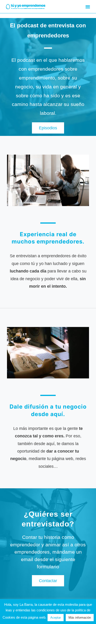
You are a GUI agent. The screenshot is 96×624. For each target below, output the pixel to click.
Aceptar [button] (55, 617)
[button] (88, 6)
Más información (80, 617)
